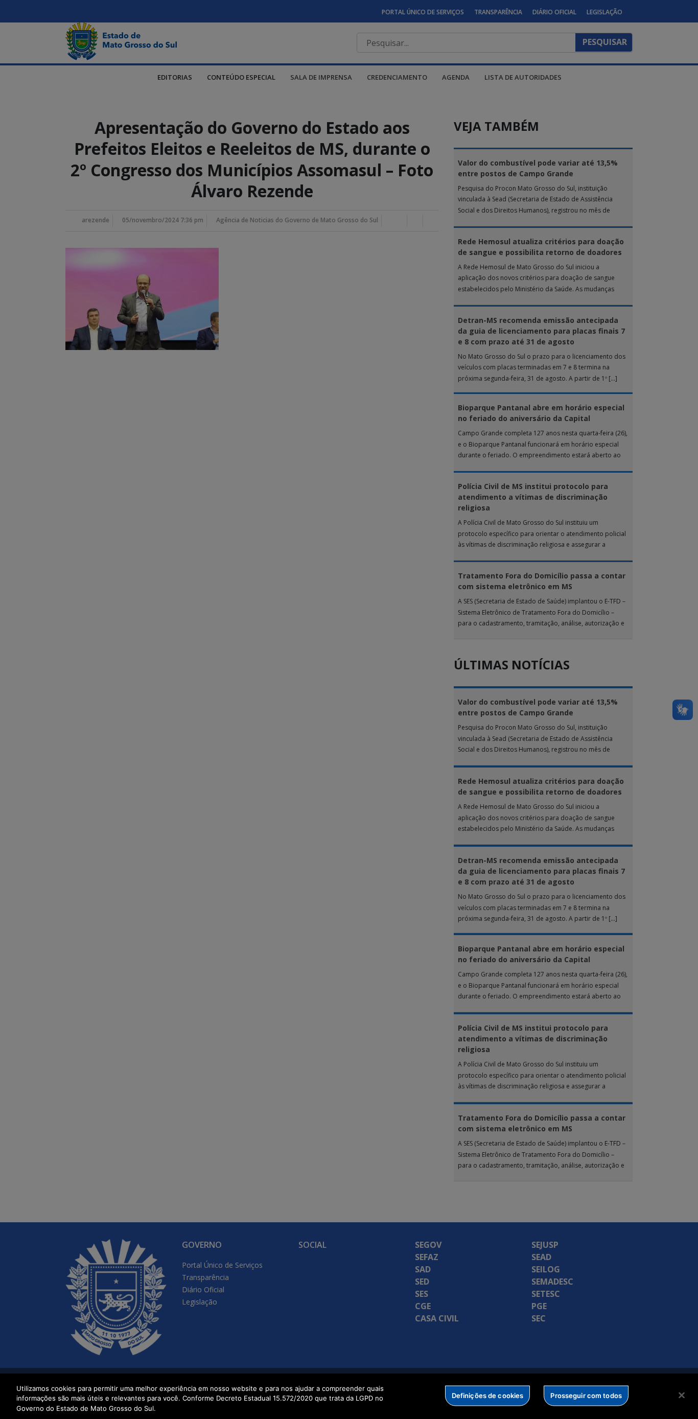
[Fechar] (681, 1395)
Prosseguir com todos (586, 1395)
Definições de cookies (488, 1395)
